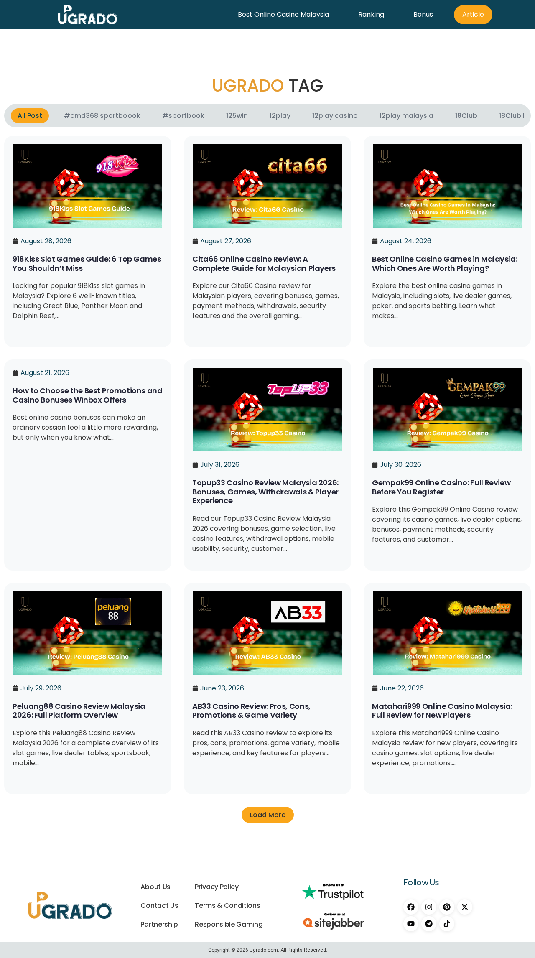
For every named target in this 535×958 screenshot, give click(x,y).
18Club (466, 115)
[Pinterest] (446, 907)
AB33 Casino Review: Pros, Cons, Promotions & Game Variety (251, 711)
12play (280, 115)
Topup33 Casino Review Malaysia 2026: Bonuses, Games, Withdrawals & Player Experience (265, 491)
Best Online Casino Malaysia (283, 14)
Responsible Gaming (228, 924)
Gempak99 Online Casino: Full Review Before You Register (441, 487)
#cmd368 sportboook (102, 115)
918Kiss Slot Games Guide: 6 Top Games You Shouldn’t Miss (87, 263)
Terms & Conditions (227, 905)
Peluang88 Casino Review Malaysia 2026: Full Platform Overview (79, 711)
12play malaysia (406, 115)
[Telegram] (428, 923)
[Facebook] (410, 907)
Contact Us (159, 905)
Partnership (159, 924)
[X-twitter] (464, 907)
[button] (268, 815)
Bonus (423, 14)
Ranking (371, 14)
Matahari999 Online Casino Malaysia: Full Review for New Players (442, 711)
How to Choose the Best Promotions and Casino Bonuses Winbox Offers (88, 395)
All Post (30, 115)
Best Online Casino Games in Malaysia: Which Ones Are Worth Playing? (444, 263)
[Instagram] (428, 907)
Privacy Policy (217, 887)
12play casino (335, 115)
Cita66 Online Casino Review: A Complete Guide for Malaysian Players (264, 263)
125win (237, 115)
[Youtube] (410, 923)
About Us (155, 887)
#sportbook (183, 115)
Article (473, 14)
